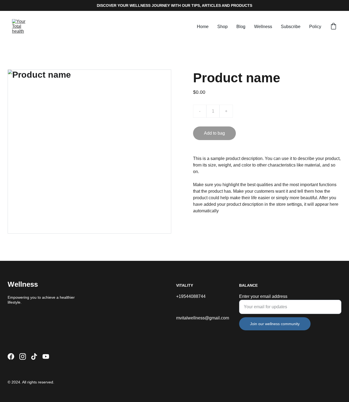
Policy (315, 26)
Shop (222, 26)
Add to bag (214, 133)
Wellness (263, 26)
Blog (240, 26)
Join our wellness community (275, 324)
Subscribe (290, 26)
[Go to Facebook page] (11, 356)
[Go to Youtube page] (46, 356)
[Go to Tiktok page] (34, 356)
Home (203, 26)
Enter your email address (263, 296)
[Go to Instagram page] (22, 356)
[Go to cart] (333, 27)
